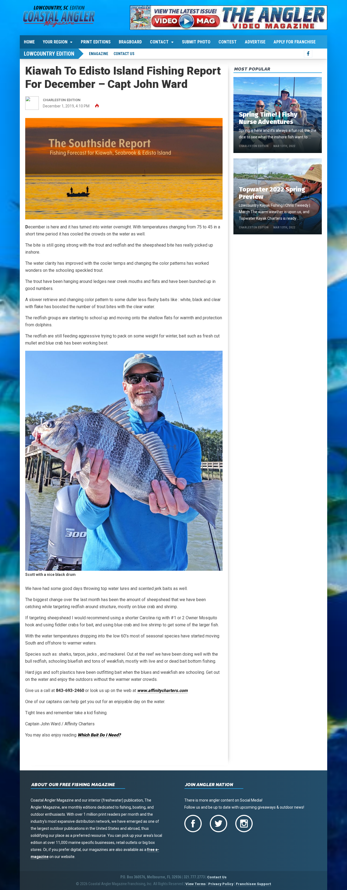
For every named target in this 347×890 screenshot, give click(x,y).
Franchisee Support (253, 884)
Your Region (55, 41)
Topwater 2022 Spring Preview (272, 193)
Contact (159, 41)
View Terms (195, 884)
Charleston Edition (253, 146)
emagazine (98, 54)
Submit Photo (196, 41)
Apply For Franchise (295, 41)
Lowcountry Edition (49, 53)
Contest (228, 41)
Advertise (255, 41)
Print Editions (96, 41)
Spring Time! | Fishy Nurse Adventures (268, 118)
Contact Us (124, 54)
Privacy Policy (220, 884)
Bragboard (130, 41)
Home (29, 41)
